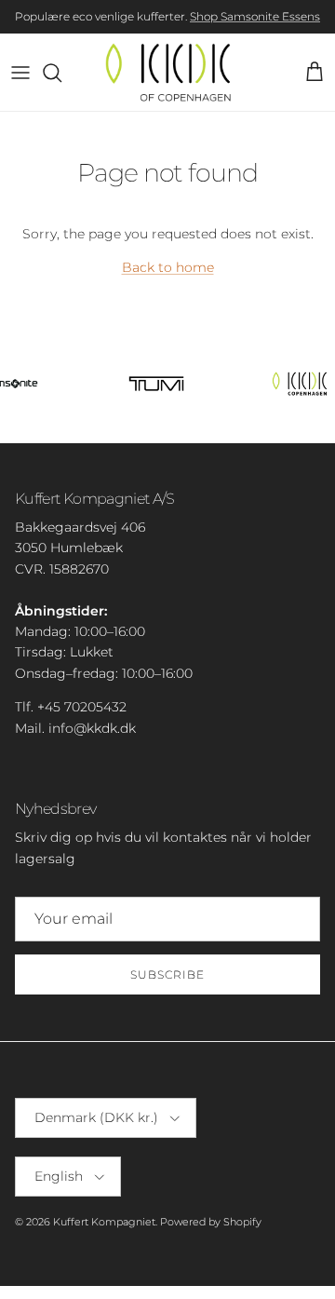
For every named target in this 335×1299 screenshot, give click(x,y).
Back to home (168, 267)
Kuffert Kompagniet (104, 1221)
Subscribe (167, 974)
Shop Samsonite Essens (255, 16)
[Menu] (20, 72)
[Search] (61, 72)
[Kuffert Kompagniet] (168, 72)
